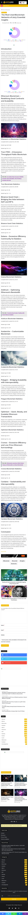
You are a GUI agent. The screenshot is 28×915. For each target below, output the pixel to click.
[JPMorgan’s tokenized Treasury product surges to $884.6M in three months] (21, 778)
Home (3, 9)
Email (2, 630)
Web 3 (3, 727)
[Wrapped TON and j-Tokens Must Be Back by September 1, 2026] (7, 792)
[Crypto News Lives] (8, 2)
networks (14, 563)
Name (2, 625)
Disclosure (3, 835)
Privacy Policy (4, 837)
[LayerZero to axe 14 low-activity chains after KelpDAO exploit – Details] (7, 778)
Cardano (3, 741)
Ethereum (4, 729)
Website (2, 635)
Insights (23, 561)
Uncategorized (5, 744)
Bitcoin (3, 721)
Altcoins (3, 719)
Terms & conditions (5, 839)
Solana (3, 735)
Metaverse (4, 739)
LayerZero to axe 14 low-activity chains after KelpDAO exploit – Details (7, 784)
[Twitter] (13, 821)
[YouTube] (15, 821)
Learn (3, 737)
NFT (3, 731)
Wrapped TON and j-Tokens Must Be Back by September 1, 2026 (7, 798)
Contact (2, 833)
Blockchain (8, 9)
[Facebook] (11, 821)
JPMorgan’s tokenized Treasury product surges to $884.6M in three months (21, 784)
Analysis (3, 725)
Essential (15, 561)
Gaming (3, 733)
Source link (3, 551)
